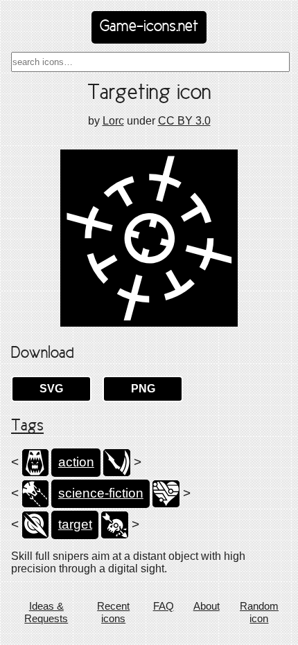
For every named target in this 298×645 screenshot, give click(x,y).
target (75, 524)
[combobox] (150, 62)
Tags (27, 426)
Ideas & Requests (46, 612)
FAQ (163, 606)
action (76, 462)
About (206, 606)
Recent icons (113, 612)
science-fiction (100, 493)
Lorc (113, 121)
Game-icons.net (149, 27)
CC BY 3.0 (184, 121)
